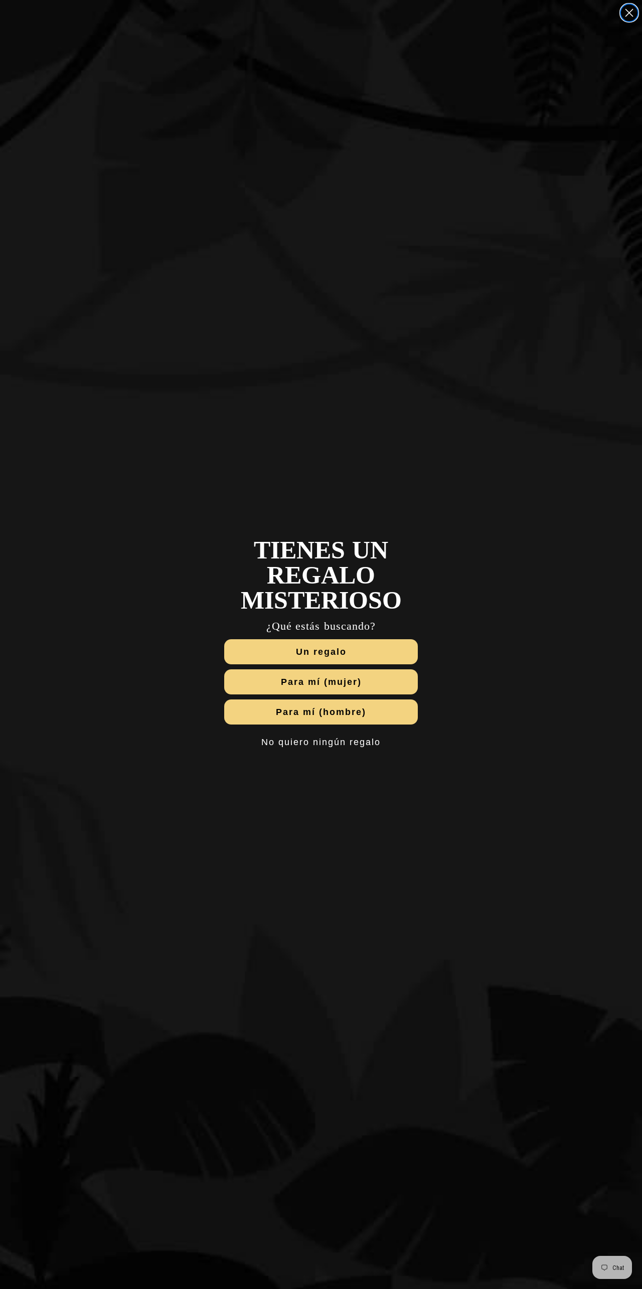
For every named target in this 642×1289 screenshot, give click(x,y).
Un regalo (321, 652)
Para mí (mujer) (321, 682)
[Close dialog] (629, 13)
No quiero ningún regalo (321, 742)
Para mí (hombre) (321, 712)
